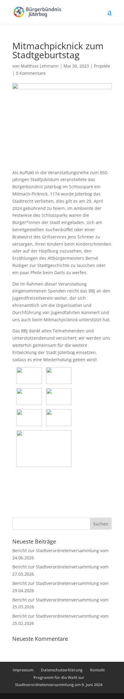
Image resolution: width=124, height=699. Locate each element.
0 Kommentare (31, 73)
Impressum (23, 670)
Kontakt (97, 670)
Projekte (102, 66)
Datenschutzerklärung (61, 670)
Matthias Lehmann (40, 66)
